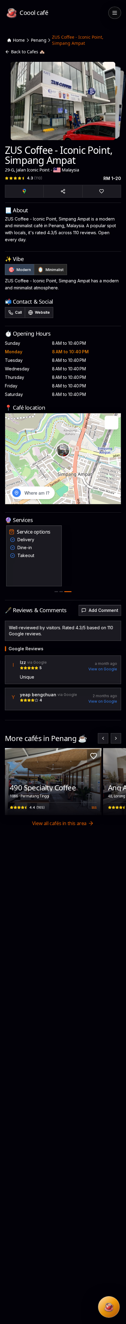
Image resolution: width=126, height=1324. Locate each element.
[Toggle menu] (114, 13)
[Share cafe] (63, 191)
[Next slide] (116, 738)
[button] (63, 450)
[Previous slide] (103, 738)
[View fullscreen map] (111, 422)
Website (42, 312)
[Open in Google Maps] (24, 191)
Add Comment (103, 610)
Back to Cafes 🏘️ (28, 52)
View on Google (102, 669)
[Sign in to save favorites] (93, 756)
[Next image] (93, 781)
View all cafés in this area (59, 823)
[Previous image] (12, 781)
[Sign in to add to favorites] (102, 191)
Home (19, 40)
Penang (38, 40)
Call (18, 312)
